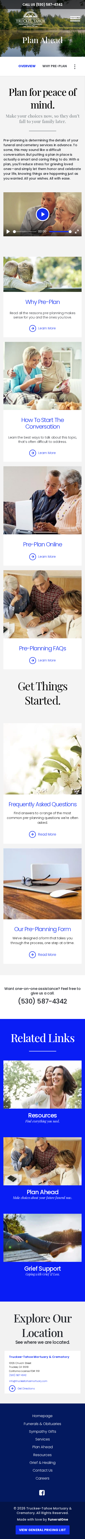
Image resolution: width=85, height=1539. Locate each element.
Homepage (42, 1415)
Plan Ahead (42, 1192)
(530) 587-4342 (49, 4)
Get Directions (26, 1388)
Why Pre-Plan (42, 302)
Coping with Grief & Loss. (43, 1274)
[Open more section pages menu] (74, 66)
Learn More (47, 328)
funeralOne (58, 1519)
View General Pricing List (42, 1530)
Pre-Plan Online (42, 544)
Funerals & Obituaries (42, 1423)
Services (42, 1439)
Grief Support (42, 1268)
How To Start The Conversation (42, 423)
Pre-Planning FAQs (42, 648)
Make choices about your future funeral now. (42, 1198)
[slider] (24, 231)
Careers (42, 1478)
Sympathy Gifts (42, 1431)
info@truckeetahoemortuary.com (28, 1381)
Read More (47, 834)
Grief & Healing (42, 1462)
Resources (42, 1115)
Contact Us (43, 1470)
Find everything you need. (42, 1121)
